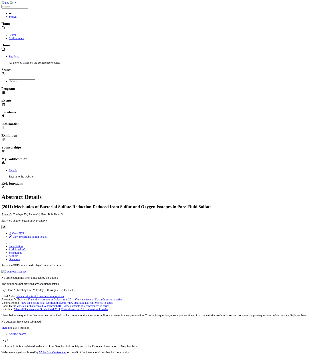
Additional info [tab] (17, 249)
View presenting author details (29, 236)
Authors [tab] (13, 255)
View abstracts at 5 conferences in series (90, 302)
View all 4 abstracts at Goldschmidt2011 (51, 299)
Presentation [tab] (16, 246)
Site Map (14, 56)
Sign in (5, 327)
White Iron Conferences (53, 352)
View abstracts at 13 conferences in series (40, 296)
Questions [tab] (14, 259)
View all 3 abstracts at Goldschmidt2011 (37, 309)
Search (13, 16)
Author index (16, 38)
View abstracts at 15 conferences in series (84, 309)
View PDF (17, 233)
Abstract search (17, 333)
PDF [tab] (11, 242)
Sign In (13, 170)
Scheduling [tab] (15, 252)
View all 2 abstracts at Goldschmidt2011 (43, 302)
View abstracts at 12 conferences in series (98, 299)
